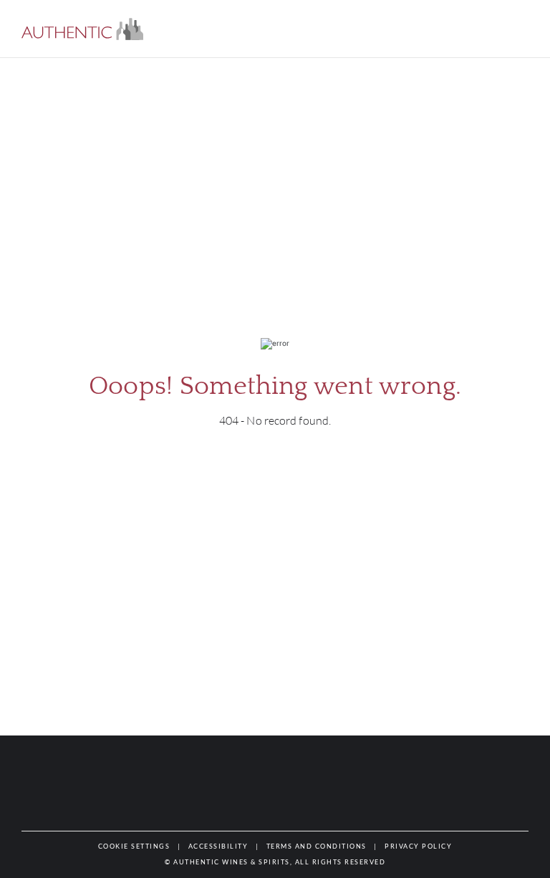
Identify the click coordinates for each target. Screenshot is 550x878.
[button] (82, 29)
